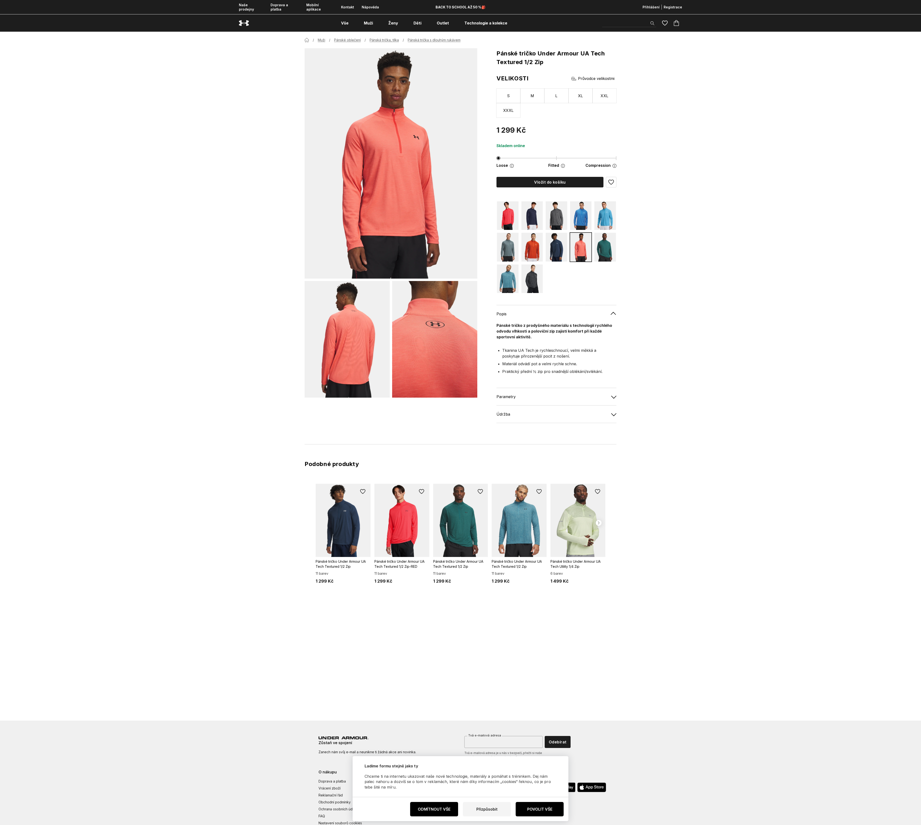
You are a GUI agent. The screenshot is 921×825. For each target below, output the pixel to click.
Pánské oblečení (347, 40)
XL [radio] (580, 95)
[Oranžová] (532, 247)
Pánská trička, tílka (384, 40)
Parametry (506, 396)
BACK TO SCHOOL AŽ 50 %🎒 (460, 7)
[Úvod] (307, 40)
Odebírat (558, 742)
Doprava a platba (279, 7)
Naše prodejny (246, 7)
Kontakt (347, 7)
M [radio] (532, 95)
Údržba (503, 414)
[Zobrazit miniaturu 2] (434, 339)
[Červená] (507, 215)
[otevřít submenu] (352, 23)
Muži (321, 40)
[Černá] (532, 278)
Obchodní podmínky (335, 802)
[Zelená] (605, 247)
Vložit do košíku (550, 182)
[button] (611, 182)
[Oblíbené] (665, 23)
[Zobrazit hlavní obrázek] (391, 163)
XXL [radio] (604, 95)
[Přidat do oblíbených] (363, 491)
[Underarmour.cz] (244, 23)
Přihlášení (651, 7)
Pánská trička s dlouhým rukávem (434, 40)
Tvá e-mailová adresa (484, 735)
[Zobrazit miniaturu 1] (347, 339)
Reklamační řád (331, 795)
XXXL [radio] (508, 110)
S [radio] (508, 95)
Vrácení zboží (330, 788)
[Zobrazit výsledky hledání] (652, 23)
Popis (501, 313)
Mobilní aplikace (313, 7)
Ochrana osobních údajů (338, 809)
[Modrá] (532, 215)
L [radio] (556, 95)
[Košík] (676, 23)
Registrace (673, 7)
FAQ (322, 816)
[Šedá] (556, 215)
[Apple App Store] (591, 787)
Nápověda (370, 7)
